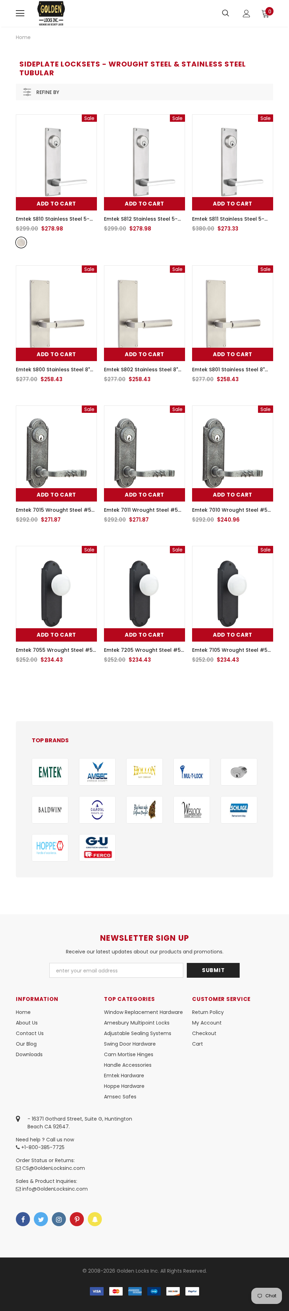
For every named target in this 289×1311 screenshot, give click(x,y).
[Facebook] (23, 1219)
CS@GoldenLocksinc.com (53, 1168)
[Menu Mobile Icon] (20, 13)
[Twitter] (41, 1219)
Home (23, 37)
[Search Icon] (225, 13)
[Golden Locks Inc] (50, 772)
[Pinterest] (77, 1219)
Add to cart (56, 203)
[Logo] (51, 13)
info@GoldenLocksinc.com (55, 1188)
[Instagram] (59, 1219)
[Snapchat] (95, 1219)
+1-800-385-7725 (42, 1147)
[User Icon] (246, 13)
